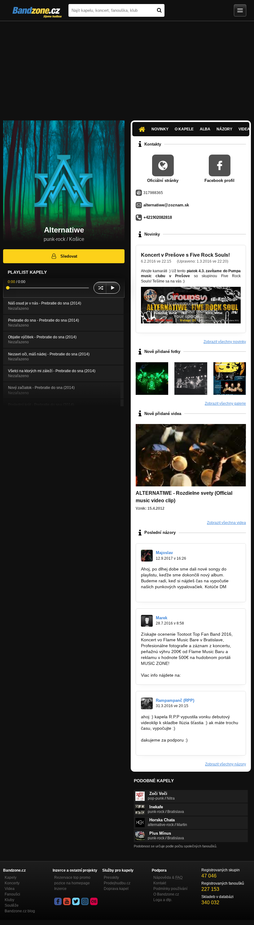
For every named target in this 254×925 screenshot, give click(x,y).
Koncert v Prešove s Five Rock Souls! (185, 255)
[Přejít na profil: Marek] (147, 621)
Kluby (9, 900)
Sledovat (68, 256)
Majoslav (164, 552)
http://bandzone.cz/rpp (163, 745)
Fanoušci (12, 894)
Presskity (111, 877)
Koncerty (12, 883)
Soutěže (12, 905)
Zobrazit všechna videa (226, 523)
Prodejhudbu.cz (117, 883)
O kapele (184, 129)
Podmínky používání (170, 889)
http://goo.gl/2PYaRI (201, 675)
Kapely (10, 877)
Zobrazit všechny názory (225, 764)
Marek (161, 618)
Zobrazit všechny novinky (225, 342)
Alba (205, 129)
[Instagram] (85, 901)
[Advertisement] (127, 67)
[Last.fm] (94, 901)
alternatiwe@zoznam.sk (166, 205)
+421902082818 (157, 217)
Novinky (160, 129)
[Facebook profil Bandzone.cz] (58, 901)
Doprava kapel (116, 889)
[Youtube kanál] (67, 901)
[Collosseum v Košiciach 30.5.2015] (190, 378)
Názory (224, 129)
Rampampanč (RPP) (175, 700)
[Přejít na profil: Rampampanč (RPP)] (147, 703)
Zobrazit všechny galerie (225, 403)
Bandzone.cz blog (20, 911)
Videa (10, 889)
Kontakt (159, 883)
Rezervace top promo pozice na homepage (72, 880)
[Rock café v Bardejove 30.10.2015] (152, 378)
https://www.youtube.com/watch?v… (176, 734)
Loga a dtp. (162, 900)
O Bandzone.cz (166, 894)
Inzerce (60, 889)
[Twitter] (76, 901)
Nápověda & (167, 877)
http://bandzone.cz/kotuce (166, 592)
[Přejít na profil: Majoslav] (147, 556)
